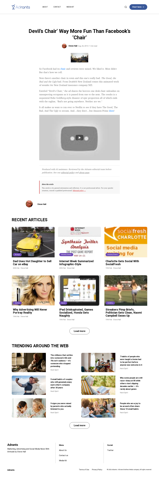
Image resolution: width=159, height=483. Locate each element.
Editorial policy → (79, 190)
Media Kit (70, 7)
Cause (63, 303)
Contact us (63, 455)
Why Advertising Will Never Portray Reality (30, 311)
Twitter (110, 450)
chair (63, 68)
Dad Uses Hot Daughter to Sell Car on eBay (32, 263)
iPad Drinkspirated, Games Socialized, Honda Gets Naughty (76, 312)
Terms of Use (84, 470)
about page (84, 172)
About (45, 7)
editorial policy (68, 172)
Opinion (17, 303)
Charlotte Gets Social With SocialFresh (122, 263)
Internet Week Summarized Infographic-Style (76, 263)
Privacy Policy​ (97, 470)
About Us (63, 450)
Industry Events (66, 254)
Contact (57, 7)
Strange (17, 254)
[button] (79, 331)
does (111, 110)
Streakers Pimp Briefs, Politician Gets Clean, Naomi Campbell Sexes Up (124, 312)
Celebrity (110, 303)
